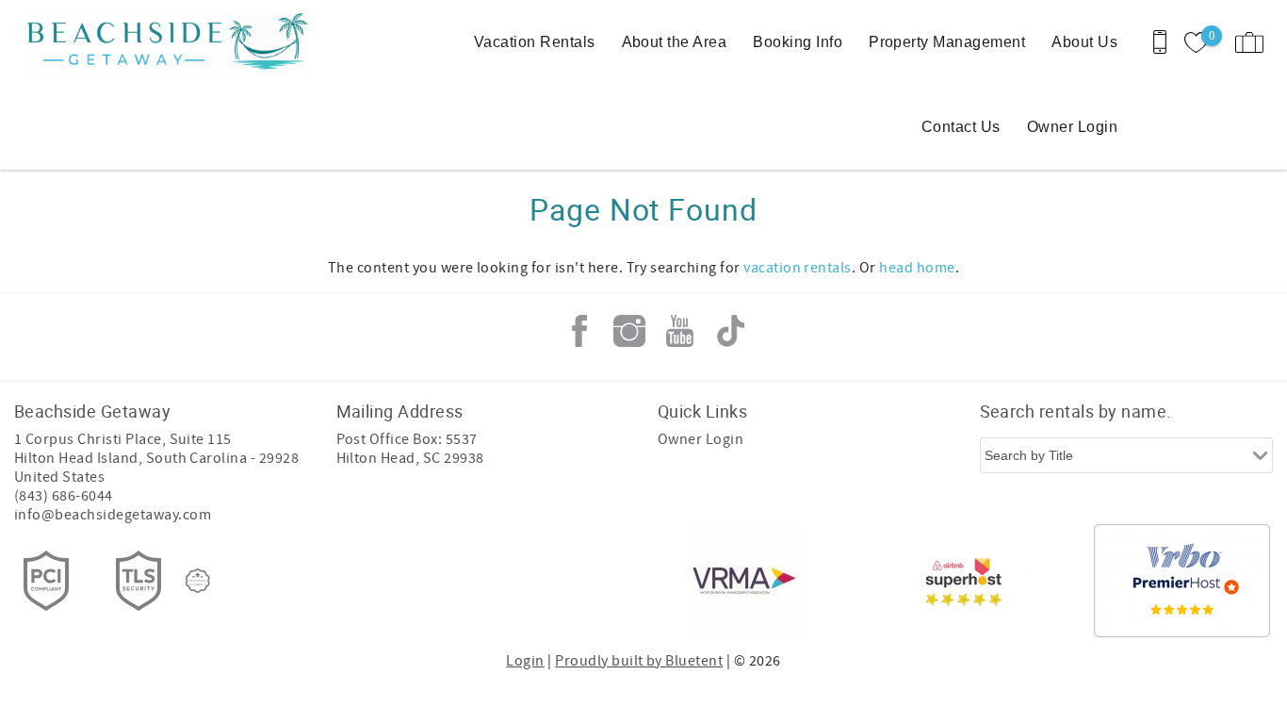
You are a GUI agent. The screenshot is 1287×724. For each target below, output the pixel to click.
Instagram (629, 331)
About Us (1084, 42)
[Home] (143, 42)
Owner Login (1072, 127)
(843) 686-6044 (63, 495)
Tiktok (730, 331)
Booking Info (797, 42)
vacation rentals (797, 267)
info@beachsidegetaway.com (112, 514)
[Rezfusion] (198, 581)
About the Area (674, 42)
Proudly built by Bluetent (639, 660)
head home (916, 267)
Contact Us (961, 127)
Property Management (947, 42)
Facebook (579, 331)
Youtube (680, 331)
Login (525, 660)
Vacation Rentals (534, 42)
